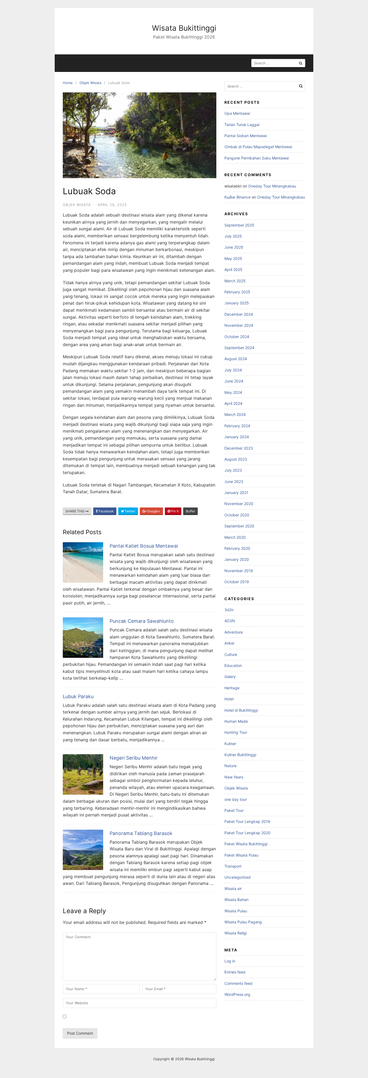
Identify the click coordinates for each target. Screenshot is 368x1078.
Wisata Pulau (235, 911)
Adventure (233, 632)
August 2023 (235, 459)
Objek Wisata (77, 205)
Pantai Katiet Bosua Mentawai (144, 546)
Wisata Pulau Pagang (243, 922)
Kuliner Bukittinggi (240, 754)
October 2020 (236, 515)
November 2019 (238, 570)
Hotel (229, 699)
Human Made (236, 721)
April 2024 (233, 403)
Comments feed (238, 983)
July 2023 (233, 470)
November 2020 (238, 503)
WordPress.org (237, 994)
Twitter (129, 511)
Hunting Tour (235, 732)
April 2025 (233, 269)
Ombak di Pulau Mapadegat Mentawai (258, 146)
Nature (230, 765)
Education (233, 665)
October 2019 (236, 581)
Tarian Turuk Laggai (241, 124)
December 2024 (238, 314)
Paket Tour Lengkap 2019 (247, 821)
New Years (233, 777)
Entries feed (234, 972)
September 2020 (239, 526)
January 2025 (236, 303)
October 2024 (236, 336)
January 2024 (236, 436)
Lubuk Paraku (78, 696)
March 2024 (235, 414)
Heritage (231, 688)
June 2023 (233, 481)
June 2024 (233, 381)
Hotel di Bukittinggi (241, 710)
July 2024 (233, 370)
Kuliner (230, 743)
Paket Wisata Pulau (241, 855)
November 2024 (238, 325)
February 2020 (237, 548)
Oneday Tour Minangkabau (272, 186)
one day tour (235, 799)
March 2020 (235, 537)
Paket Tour (234, 810)
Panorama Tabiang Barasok (141, 833)
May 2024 (233, 392)
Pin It (174, 511)
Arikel (229, 643)
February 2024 (237, 425)
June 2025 (233, 247)
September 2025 (239, 225)
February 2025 (237, 292)
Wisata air (233, 888)
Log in (229, 961)
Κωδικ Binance (237, 197)
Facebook (106, 511)
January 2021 (236, 492)
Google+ (153, 511)
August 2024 (235, 358)
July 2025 (233, 236)
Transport (232, 866)
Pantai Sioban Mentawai (245, 135)
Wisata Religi (235, 933)
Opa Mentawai (237, 113)
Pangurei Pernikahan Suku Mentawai (256, 158)
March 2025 (235, 281)
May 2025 (233, 258)
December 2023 (238, 448)
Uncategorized (237, 877)
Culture (230, 654)
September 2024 (239, 347)
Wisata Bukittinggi (184, 28)
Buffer (190, 511)
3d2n (229, 609)
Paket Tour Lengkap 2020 (247, 832)
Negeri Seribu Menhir (134, 758)
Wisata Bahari (236, 899)
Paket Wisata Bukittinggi (246, 843)
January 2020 (236, 559)
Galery (230, 676)
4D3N (229, 620)
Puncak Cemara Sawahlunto (142, 621)
